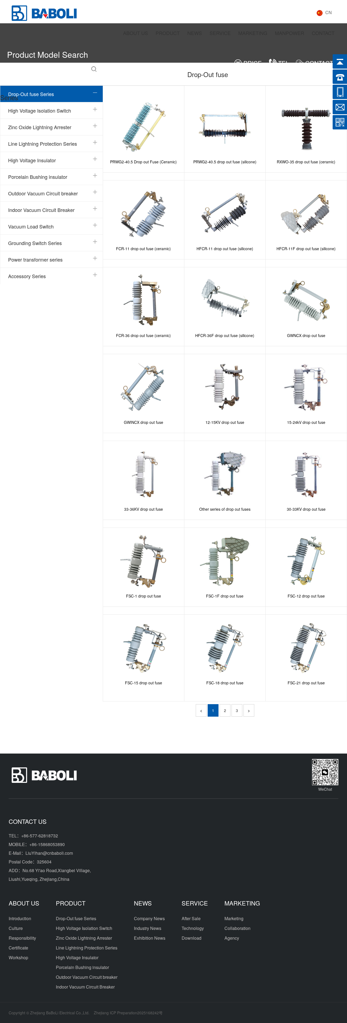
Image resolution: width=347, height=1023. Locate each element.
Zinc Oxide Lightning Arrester (39, 127)
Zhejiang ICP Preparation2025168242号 (128, 1012)
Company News (149, 918)
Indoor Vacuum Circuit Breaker (41, 209)
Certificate (18, 948)
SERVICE (220, 32)
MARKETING (252, 32)
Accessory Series (27, 275)
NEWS (194, 32)
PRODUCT (168, 32)
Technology (193, 928)
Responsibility (22, 938)
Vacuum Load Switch (31, 226)
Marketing (233, 918)
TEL (283, 63)
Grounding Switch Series (35, 242)
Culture (16, 928)
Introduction (20, 918)
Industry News (147, 928)
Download (191, 938)
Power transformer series (35, 259)
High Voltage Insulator (32, 160)
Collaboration (237, 928)
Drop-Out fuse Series (31, 93)
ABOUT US (135, 32)
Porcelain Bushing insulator (37, 176)
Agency (231, 938)
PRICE (252, 63)
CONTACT (323, 32)
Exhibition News (149, 938)
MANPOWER (289, 32)
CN (328, 12)
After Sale (191, 918)
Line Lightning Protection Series (42, 143)
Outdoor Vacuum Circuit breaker (43, 193)
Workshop (18, 957)
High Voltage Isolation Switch (39, 110)
